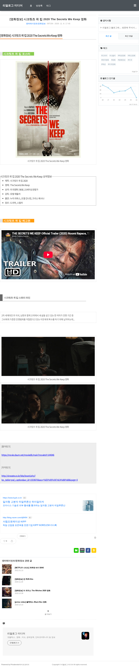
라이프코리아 (24, 665)
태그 (48, 5)
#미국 (130, 60)
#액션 (103, 64)
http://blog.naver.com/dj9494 (15, 517)
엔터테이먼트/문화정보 (36, 23)
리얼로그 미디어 (13, 5)
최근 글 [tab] (108, 36)
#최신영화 (131, 56)
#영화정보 (121, 60)
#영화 (113, 60)
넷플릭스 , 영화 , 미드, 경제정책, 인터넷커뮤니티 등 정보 (31, 637)
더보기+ (135, 72)
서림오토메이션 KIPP (14, 521)
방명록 (39, 5)
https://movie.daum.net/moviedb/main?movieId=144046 (27, 454)
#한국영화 (105, 60)
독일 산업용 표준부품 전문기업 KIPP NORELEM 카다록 (30, 525)
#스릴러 (113, 56)
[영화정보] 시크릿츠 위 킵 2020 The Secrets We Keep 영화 (48, 19)
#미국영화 (112, 64)
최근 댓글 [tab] (129, 36)
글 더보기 (48, 614)
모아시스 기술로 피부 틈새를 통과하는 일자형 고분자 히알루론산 (34, 505)
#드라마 (104, 56)
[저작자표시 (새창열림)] (95, 538)
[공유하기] (12, 541)
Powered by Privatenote (10, 665)
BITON (50, 23)
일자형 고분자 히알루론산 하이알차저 (23, 501)
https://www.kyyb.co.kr (12, 498)
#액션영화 (121, 56)
